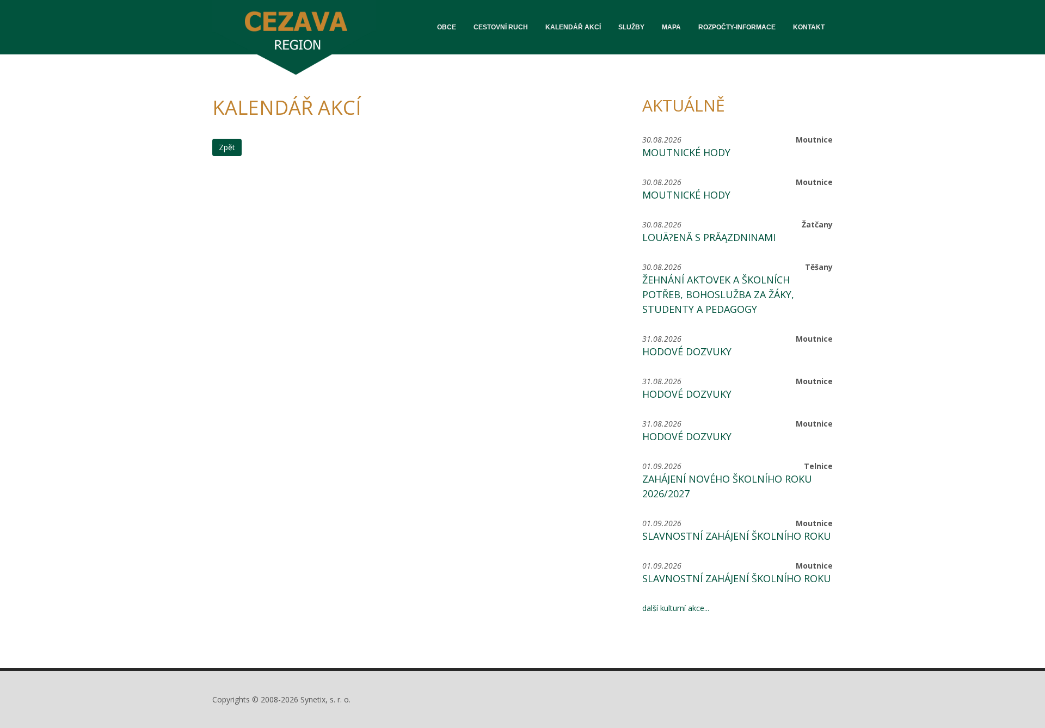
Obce (446, 27)
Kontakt (809, 27)
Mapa (671, 27)
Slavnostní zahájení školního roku (736, 535)
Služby (631, 27)
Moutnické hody (686, 152)
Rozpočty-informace (737, 27)
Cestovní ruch (501, 27)
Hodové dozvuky (687, 351)
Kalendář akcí (573, 27)
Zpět (227, 147)
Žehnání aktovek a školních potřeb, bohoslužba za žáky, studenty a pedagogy (718, 294)
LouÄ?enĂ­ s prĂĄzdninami (709, 237)
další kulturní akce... (675, 608)
